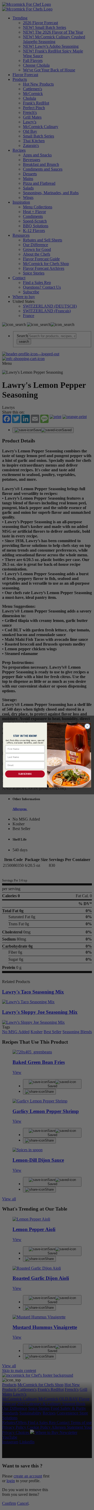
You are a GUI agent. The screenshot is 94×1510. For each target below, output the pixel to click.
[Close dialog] (87, 726)
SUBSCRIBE (25, 773)
